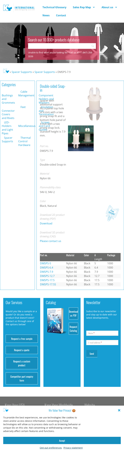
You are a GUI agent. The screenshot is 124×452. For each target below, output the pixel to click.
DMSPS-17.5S (48, 284)
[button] (119, 410)
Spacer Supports (22, 72)
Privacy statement (73, 447)
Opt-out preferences (51, 447)
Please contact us (50, 241)
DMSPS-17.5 (47, 280)
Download (46, 223)
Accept (62, 440)
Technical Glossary (54, 7)
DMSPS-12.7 (47, 276)
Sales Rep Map (82, 7)
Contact (61, 15)
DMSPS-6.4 (46, 267)
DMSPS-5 (45, 263)
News (46, 15)
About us (107, 7)
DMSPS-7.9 (46, 272)
